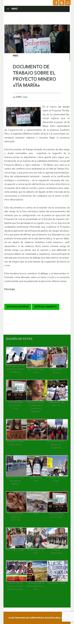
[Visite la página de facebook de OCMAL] (56, 3)
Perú (15, 56)
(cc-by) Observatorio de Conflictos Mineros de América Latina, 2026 (37, 618)
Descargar (9, 289)
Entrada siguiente (45, 307)
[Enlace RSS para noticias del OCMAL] (68, 3)
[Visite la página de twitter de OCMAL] (62, 3)
